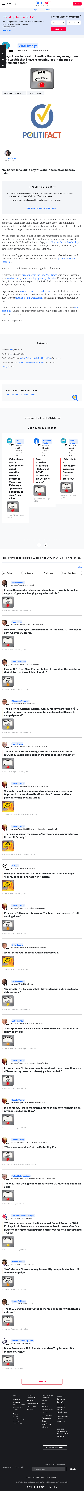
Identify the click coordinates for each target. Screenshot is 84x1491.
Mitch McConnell (33, 1403)
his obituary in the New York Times (39, 275)
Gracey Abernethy (10, 1250)
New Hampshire (47, 1409)
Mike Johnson (31, 1406)
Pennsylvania (46, 1418)
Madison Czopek (19, 814)
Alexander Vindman (20, 701)
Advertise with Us (62, 1413)
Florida (44, 1400)
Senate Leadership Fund (22, 1341)
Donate (77, 4)
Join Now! (58, 29)
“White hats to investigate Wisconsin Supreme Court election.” (69, 469)
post (11, 350)
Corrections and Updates (62, 1417)
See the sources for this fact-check (42, 208)
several (23, 291)
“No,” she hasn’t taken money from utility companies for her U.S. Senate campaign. (42, 1271)
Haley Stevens (18, 1261)
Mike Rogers (17, 945)
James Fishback (19, 1301)
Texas (44, 1421)
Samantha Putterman (11, 610)
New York (45, 1412)
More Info (6, 30)
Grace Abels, (8, 854)
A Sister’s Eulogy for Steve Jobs (31, 362)
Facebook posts (47, 441)
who (50, 291)
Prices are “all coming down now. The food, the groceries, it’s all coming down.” (41, 914)
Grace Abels (8, 1204)
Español (48, 10)
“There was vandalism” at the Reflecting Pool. (31, 1147)
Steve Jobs (6, 367)
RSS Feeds (61, 1429)
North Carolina (47, 1415)
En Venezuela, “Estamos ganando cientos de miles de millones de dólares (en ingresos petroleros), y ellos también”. (42, 1069)
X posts (15, 866)
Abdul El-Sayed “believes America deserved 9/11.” (33, 952)
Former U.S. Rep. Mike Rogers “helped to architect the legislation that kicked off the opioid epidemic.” (42, 671)
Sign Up (73, 1469)
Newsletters (61, 1421)
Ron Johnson (17, 744)
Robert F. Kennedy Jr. (21, 1176)
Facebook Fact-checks (14, 93)
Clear (80, 567)
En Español (60, 1405)
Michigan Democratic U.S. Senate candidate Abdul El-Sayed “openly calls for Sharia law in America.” (39, 875)
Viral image (27, 46)
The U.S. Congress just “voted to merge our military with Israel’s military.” (42, 1310)
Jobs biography (14, 278)
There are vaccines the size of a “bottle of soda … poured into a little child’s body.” (41, 835)
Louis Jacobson (17, 854)
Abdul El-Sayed (19, 661)
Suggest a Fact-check (55, 1448)
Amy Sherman (8, 650)
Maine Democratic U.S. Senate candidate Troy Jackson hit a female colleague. (39, 1350)
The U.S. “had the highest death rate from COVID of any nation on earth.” (42, 1185)
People (30, 1396)
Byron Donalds (18, 582)
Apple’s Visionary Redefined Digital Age (35, 358)
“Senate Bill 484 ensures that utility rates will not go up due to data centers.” (41, 990)
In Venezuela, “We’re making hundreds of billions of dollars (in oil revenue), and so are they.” (42, 1109)
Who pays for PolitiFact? (61, 1408)
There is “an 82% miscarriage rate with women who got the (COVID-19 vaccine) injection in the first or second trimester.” (39, 753)
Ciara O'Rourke (11, 158)
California (45, 1397)
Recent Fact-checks (61, 1437)
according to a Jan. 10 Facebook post (63, 242)
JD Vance (30, 1400)
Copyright (54, 1477)
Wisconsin (45, 1427)
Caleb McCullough (10, 689)
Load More (42, 1382)
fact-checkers (41, 291)
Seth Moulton (18, 1021)
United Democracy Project (23, 1215)
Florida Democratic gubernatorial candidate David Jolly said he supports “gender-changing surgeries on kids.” (41, 591)
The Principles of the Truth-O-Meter (21, 395)
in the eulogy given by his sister (40, 278)
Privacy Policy (45, 1477)
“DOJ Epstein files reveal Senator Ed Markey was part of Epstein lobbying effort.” (41, 1030)
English (36, 10)
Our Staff (60, 1402)
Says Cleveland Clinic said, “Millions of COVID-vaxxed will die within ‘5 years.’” (43, 470)
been (76, 307)
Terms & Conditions (32, 1477)
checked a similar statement (29, 298)
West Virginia (46, 1424)
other (30, 291)
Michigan (45, 1406)
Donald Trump (18, 783)
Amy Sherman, (9, 814)
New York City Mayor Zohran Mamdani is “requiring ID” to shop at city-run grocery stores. (42, 631)
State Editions (48, 1396)
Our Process (61, 1399)
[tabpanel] (15, 478)
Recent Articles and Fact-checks (62, 1432)
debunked (6, 311)
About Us (61, 1396)
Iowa (43, 1403)
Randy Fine (17, 622)
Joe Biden (30, 1409)
